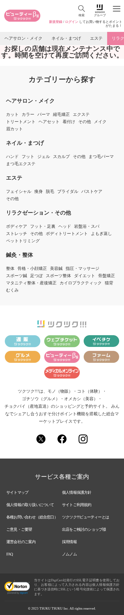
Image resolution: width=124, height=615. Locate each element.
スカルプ (61, 157)
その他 (84, 122)
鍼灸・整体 (19, 255)
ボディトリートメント (67, 234)
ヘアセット (49, 122)
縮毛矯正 (61, 115)
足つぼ (36, 276)
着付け (69, 122)
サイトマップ (17, 492)
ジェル (43, 157)
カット (12, 115)
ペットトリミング (23, 241)
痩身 (38, 192)
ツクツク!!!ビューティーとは (85, 517)
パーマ (43, 115)
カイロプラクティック (81, 283)
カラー (28, 115)
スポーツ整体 (58, 276)
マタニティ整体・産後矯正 (31, 283)
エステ (96, 38)
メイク (100, 122)
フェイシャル (18, 192)
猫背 (109, 283)
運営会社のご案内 (21, 541)
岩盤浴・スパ (86, 226)
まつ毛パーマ (101, 157)
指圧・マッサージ (82, 269)
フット (28, 157)
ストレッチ (16, 234)
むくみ (12, 290)
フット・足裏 (42, 226)
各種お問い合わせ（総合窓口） (32, 517)
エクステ (81, 115)
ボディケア (16, 226)
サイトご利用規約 (76, 504)
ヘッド (64, 226)
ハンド (12, 157)
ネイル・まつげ (66, 38)
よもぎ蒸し (101, 234)
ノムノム (69, 554)
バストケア (91, 192)
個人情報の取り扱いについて (30, 504)
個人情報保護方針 (76, 492)
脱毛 (50, 192)
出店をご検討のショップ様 (84, 529)
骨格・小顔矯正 (32, 269)
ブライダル (67, 192)
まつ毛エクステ (21, 164)
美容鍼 (56, 269)
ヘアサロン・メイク (23, 38)
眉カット (14, 129)
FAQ (9, 554)
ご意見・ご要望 (19, 529)
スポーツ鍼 (16, 276)
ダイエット (84, 276)
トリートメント (21, 122)
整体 (10, 269)
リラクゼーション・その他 (38, 212)
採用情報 (69, 541)
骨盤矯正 (106, 276)
